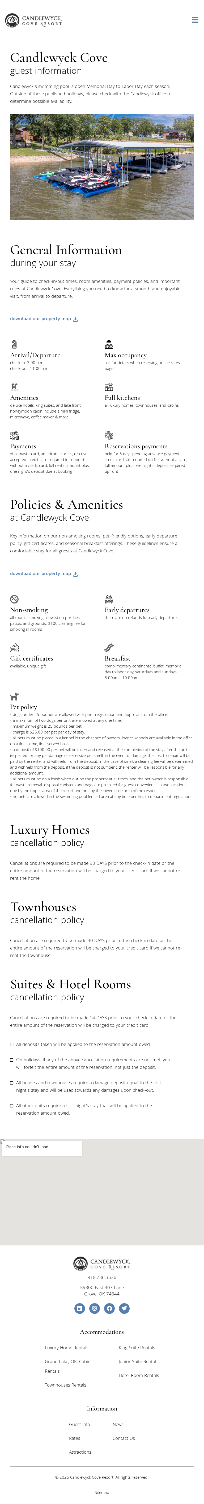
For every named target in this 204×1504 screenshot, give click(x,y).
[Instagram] (94, 1308)
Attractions (80, 1453)
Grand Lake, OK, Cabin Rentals (68, 1367)
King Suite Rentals (137, 1348)
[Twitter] (124, 1308)
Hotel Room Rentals (139, 1376)
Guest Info (79, 1425)
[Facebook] (109, 1308)
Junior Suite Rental (137, 1362)
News (118, 1425)
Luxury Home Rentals (66, 1348)
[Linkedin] (79, 1308)
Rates (74, 1439)
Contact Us (124, 1439)
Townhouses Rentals (65, 1385)
